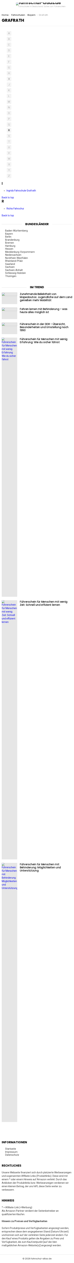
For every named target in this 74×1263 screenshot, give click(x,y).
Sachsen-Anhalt (14, 270)
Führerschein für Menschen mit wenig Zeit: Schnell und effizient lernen (43, 603)
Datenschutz (12, 1154)
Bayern (9, 233)
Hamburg (10, 245)
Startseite (10, 1148)
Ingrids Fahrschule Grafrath (21, 190)
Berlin (8, 236)
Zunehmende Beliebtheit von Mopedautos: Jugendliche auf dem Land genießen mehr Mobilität (46, 297)
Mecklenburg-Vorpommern (20, 252)
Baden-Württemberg (16, 230)
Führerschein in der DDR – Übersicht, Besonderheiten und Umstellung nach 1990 (44, 327)
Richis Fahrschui (15, 208)
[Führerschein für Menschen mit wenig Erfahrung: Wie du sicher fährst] (9, 467)
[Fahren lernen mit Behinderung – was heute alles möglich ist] (9, 313)
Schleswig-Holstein (15, 273)
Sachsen (10, 267)
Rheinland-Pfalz (14, 261)
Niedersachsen (13, 254)
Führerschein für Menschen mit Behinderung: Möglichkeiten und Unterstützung (40, 867)
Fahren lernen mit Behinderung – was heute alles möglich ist (43, 310)
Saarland (10, 264)
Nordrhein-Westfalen (16, 258)
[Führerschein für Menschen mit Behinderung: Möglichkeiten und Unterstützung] (9, 992)
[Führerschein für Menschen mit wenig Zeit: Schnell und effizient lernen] (9, 729)
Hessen (9, 248)
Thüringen (11, 276)
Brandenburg (12, 239)
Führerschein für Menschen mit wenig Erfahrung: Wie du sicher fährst (43, 340)
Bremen (9, 242)
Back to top (8, 197)
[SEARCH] (71, 5)
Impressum (11, 1152)
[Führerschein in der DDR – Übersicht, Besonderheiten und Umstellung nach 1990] (9, 328)
